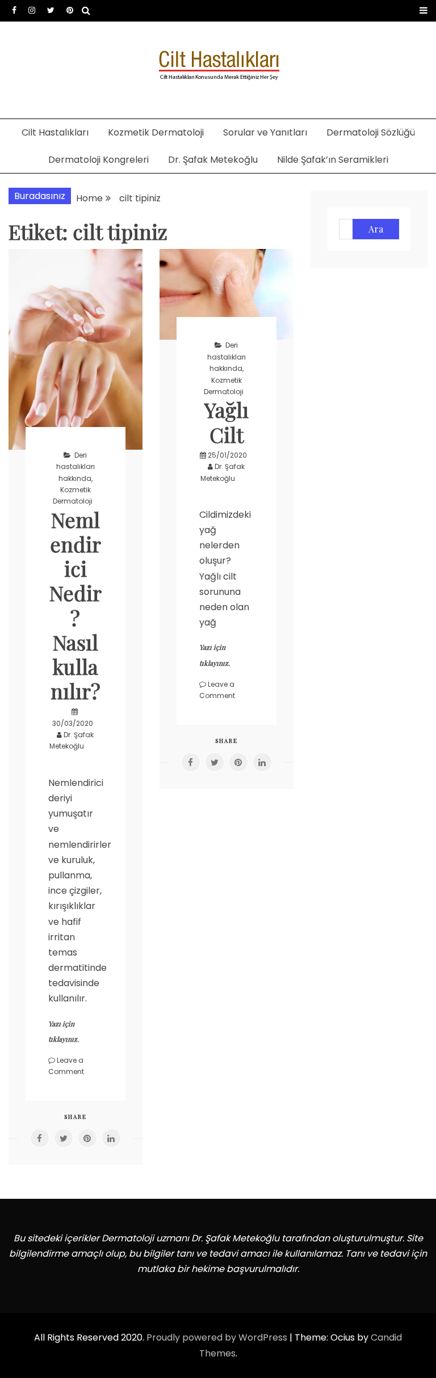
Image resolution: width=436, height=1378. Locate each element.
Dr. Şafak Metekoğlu (213, 159)
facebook (14, 10)
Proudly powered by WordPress (218, 1337)
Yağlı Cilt (226, 421)
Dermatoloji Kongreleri (98, 159)
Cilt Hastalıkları (55, 132)
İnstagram (32, 10)
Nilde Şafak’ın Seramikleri (332, 159)
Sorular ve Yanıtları (265, 132)
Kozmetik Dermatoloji (156, 132)
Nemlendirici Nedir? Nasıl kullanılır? (75, 605)
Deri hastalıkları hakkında (75, 466)
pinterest (70, 10)
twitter (51, 10)
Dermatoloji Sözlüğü (370, 132)
